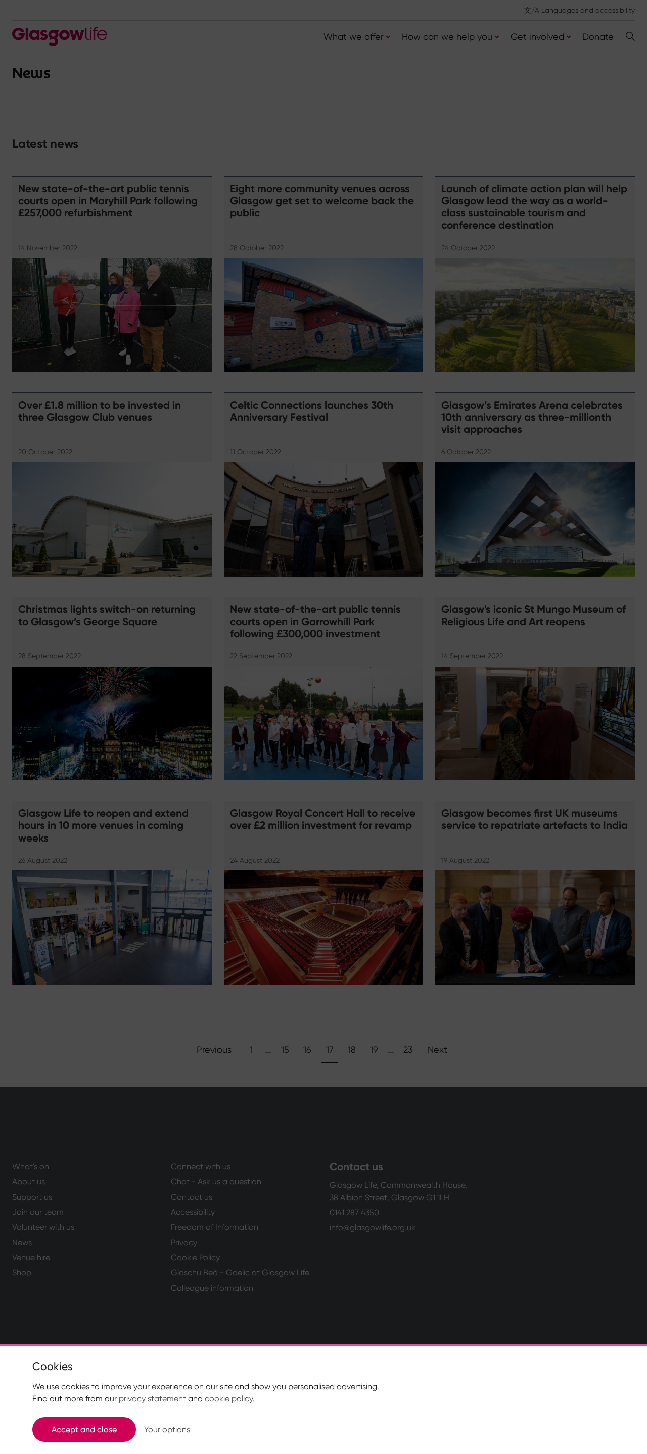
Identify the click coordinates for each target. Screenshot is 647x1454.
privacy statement (152, 1398)
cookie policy (229, 1398)
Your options (167, 1429)
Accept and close (84, 1429)
